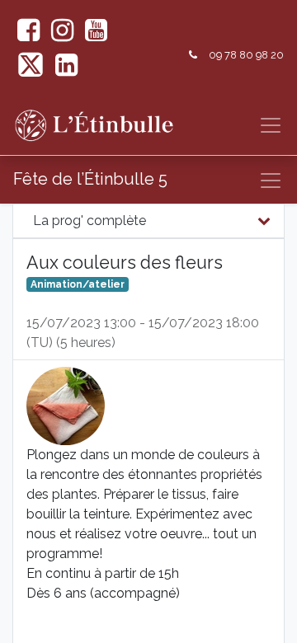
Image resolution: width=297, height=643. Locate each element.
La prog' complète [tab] (89, 220)
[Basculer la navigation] (270, 180)
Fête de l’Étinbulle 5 (90, 179)
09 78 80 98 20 (246, 55)
